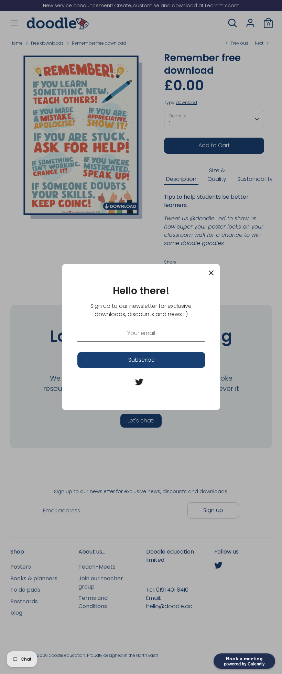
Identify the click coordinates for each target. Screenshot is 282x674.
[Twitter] (139, 382)
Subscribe (141, 360)
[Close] (211, 272)
